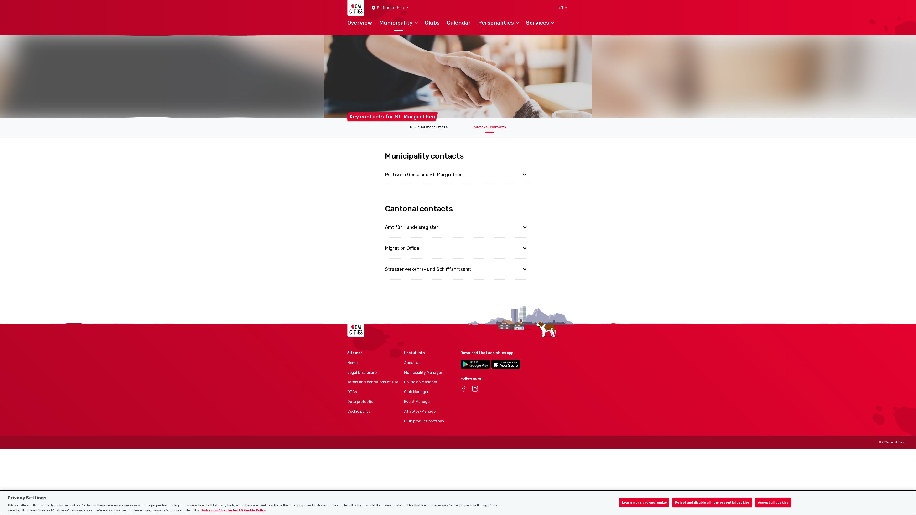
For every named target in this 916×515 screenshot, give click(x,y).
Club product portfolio (424, 421)
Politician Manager (420, 382)
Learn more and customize (644, 502)
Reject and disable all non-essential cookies (712, 502)
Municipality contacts (429, 127)
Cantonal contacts (489, 127)
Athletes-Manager (420, 411)
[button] (390, 7)
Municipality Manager (423, 372)
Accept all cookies (773, 502)
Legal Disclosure (362, 372)
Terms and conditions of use (372, 382)
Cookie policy (359, 411)
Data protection (361, 401)
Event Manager (417, 401)
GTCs (352, 392)
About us (412, 362)
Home (352, 362)
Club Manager (416, 392)
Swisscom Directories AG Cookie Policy (233, 510)
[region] (458, 502)
